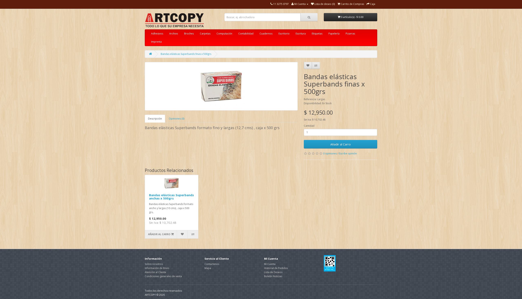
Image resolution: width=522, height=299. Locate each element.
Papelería (334, 33)
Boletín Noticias (273, 276)
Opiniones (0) (176, 118)
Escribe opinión (348, 153)
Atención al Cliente (155, 272)
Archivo (173, 33)
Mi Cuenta (269, 264)
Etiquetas (317, 33)
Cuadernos (266, 33)
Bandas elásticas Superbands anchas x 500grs (171, 196)
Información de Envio (157, 268)
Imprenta (156, 41)
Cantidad (309, 125)
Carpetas (205, 33)
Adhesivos (157, 33)
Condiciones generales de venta (163, 276)
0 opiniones (330, 153)
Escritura (301, 33)
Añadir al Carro (340, 144)
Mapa (208, 268)
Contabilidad (245, 33)
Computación (224, 33)
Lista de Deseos (273, 272)
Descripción (155, 118)
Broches (189, 33)
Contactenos (212, 264)
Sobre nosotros (154, 264)
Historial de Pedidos (276, 268)
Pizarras (350, 33)
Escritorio (284, 33)
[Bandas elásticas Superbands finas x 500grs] (221, 86)
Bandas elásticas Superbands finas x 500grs (186, 54)
